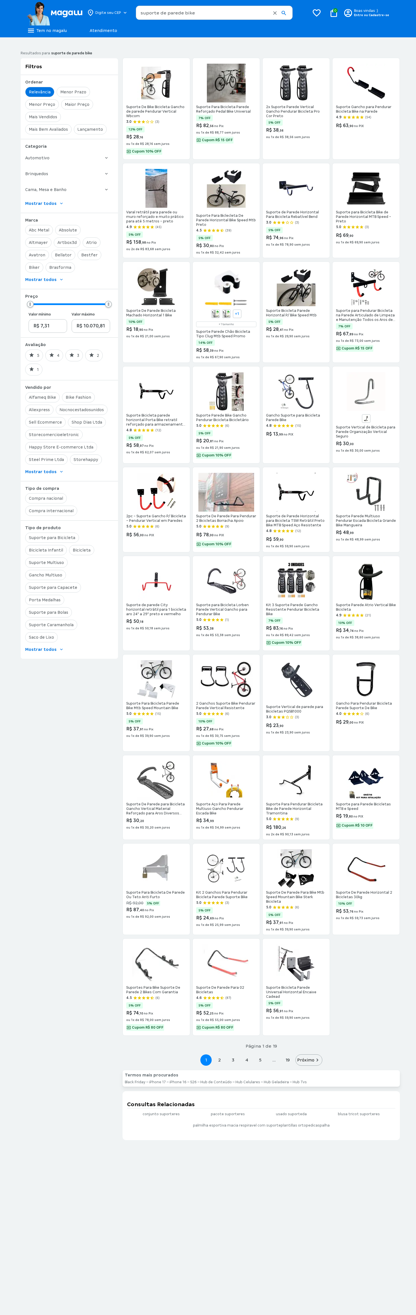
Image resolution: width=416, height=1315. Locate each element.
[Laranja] (226, 314)
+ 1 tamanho (226, 324)
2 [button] (219, 1060)
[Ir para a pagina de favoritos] (316, 12)
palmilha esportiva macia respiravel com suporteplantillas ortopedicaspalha (261, 1125)
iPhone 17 (157, 1082)
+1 (237, 314)
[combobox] (214, 13)
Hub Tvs (300, 1082)
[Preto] (366, 418)
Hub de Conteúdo (216, 1082)
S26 (193, 1082)
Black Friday (135, 1082)
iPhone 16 (178, 1082)
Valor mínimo (40, 314)
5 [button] (260, 1060)
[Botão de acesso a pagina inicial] (54, 12)
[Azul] (215, 314)
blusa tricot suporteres (359, 1114)
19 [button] (287, 1060)
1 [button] (206, 1060)
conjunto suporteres (161, 1114)
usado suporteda (291, 1114)
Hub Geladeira (276, 1082)
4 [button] (246, 1060)
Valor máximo (83, 314)
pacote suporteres (228, 1114)
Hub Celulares (247, 1082)
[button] (275, 13)
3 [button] (233, 1060)
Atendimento (103, 30)
